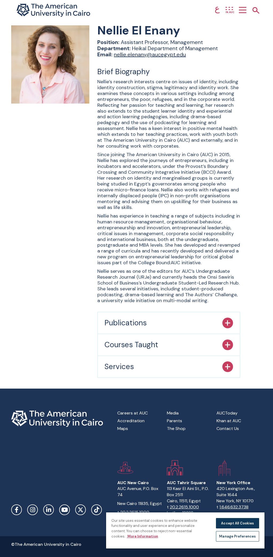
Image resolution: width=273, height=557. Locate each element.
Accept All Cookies (237, 523)
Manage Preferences (237, 536)
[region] (185, 530)
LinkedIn (48, 509)
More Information (142, 536)
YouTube (64, 509)
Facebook (16, 509)
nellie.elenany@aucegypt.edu (150, 54)
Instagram (32, 509)
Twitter (80, 509)
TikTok (96, 509)
